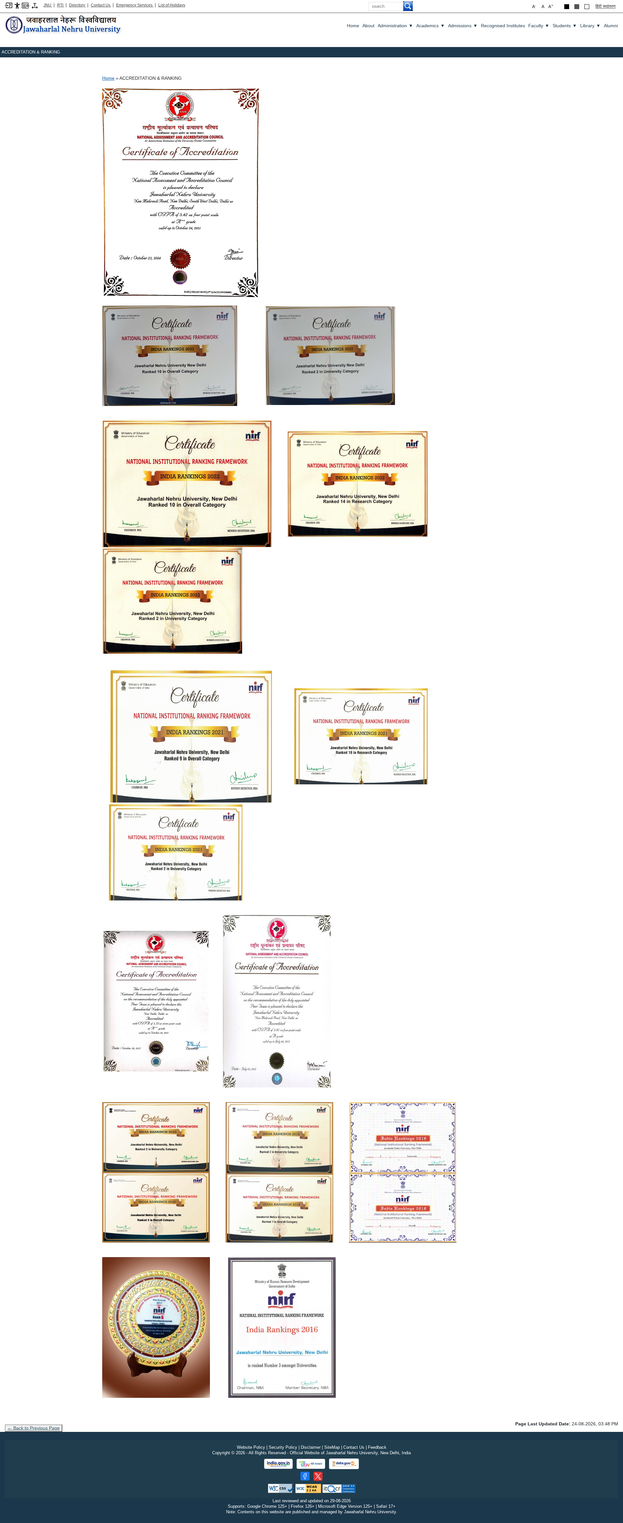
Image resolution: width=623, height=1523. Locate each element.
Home (353, 25)
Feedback (377, 1447)
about (368, 25)
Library (590, 25)
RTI (60, 5)
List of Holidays (171, 5)
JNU (47, 5)
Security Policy (283, 1447)
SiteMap (332, 1447)
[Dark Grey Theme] (576, 6)
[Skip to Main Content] (8, 5)
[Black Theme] (566, 6)
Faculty (538, 25)
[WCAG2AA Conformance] (308, 1488)
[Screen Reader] (25, 5)
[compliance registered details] (339, 1488)
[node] (64, 25)
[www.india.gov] (278, 1464)
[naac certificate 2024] (181, 192)
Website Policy (251, 1447)
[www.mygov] (311, 1464)
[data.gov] (344, 1463)
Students (565, 25)
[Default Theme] (586, 6)
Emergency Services (134, 5)
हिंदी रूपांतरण (605, 6)
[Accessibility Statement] (17, 5)
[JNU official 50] (318, 1476)
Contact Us (101, 5)
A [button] (550, 6)
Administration (395, 25)
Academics (430, 25)
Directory (77, 5)
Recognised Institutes (503, 25)
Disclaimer (311, 1447)
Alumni (611, 25)
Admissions (463, 25)
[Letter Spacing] (34, 5)
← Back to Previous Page (33, 1428)
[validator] (281, 1488)
